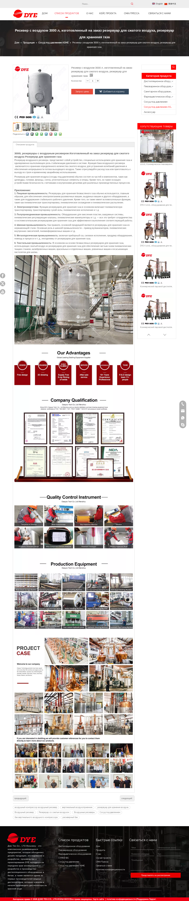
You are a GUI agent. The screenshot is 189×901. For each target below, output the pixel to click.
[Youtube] (2, 291)
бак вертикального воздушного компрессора (36, 817)
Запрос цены (82, 91)
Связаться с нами (104, 866)
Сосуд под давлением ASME (159, 107)
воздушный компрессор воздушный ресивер (36, 807)
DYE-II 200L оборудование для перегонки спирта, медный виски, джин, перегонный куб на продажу (156, 164)
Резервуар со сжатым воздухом (54, 812)
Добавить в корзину (114, 91)
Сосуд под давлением (110, 812)
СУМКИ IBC (63, 858)
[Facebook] (2, 275)
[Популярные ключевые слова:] (132, 3)
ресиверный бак (70, 817)
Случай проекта (103, 858)
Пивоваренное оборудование (160, 86)
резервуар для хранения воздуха (112, 807)
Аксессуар (149, 112)
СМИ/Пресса (102, 862)
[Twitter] (2, 283)
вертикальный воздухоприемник (77, 807)
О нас (98, 854)
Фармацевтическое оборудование (160, 96)
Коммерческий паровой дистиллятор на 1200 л (156, 246)
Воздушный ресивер (24, 812)
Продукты (100, 850)
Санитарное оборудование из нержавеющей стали (160, 91)
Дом (98, 846)
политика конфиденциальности (110, 869)
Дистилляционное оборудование (160, 81)
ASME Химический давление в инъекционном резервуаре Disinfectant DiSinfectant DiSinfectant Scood (156, 327)
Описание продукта (25, 144)
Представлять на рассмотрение (155, 875)
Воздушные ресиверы (84, 812)
